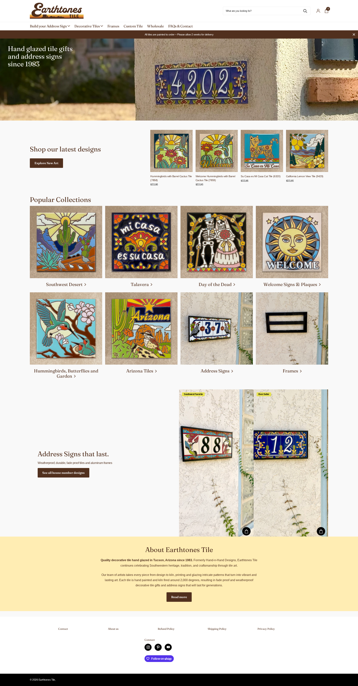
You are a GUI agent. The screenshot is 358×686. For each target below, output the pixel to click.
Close (354, 34)
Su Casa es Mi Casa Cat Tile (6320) (260, 176)
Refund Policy (166, 628)
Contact (63, 628)
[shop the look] (246, 531)
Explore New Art (46, 163)
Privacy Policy (266, 628)
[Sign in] (318, 11)
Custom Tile (133, 26)
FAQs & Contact (180, 26)
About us (113, 628)
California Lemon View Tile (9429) (304, 176)
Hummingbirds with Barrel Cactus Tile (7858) (171, 178)
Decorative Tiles (87, 26)
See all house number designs (63, 473)
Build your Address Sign (48, 26)
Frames (113, 26)
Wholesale (155, 26)
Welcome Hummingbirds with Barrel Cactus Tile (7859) (215, 178)
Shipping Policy (217, 628)
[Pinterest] (158, 647)
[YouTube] (168, 647)
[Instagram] (148, 647)
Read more (179, 597)
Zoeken (305, 11)
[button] (321, 151)
